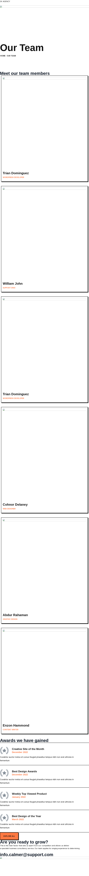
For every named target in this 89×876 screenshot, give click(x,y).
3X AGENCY (5, 1)
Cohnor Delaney (15, 504)
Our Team (11, 56)
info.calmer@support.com (26, 854)
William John (13, 283)
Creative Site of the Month (28, 749)
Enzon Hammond (16, 725)
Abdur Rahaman (15, 615)
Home (2, 56)
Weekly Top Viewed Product (29, 793)
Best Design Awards (24, 771)
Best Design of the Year (26, 816)
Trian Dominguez (16, 173)
